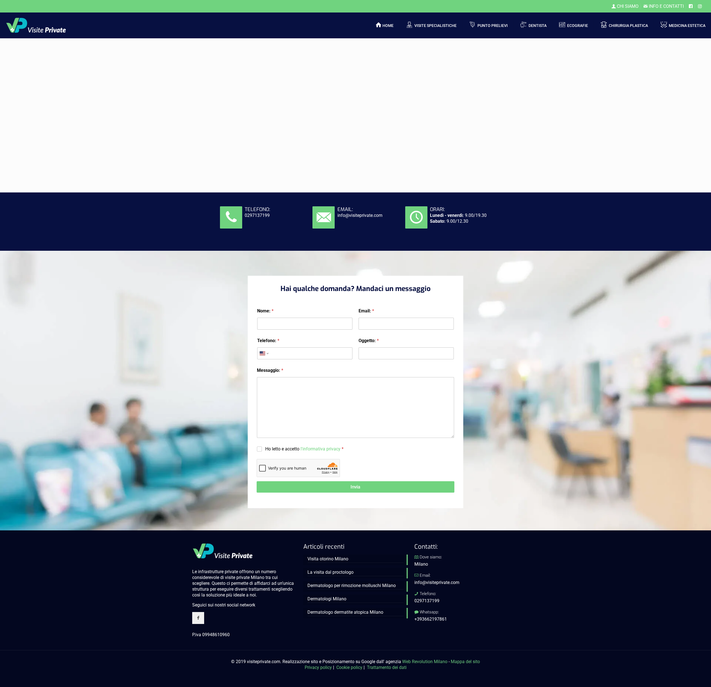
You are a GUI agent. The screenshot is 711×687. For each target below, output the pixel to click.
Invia (355, 487)
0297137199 (257, 215)
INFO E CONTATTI (666, 6)
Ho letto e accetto (304, 449)
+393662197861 (430, 619)
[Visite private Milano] (36, 24)
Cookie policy (349, 667)
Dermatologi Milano (326, 598)
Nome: (265, 311)
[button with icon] (198, 618)
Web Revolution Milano (424, 661)
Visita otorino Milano (327, 558)
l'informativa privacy (321, 449)
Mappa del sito (465, 661)
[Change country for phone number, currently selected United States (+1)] (263, 353)
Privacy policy (318, 667)
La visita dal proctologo (330, 572)
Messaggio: (270, 370)
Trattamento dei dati (387, 667)
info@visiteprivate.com (359, 215)
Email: (366, 311)
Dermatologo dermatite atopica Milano (345, 612)
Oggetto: (369, 340)
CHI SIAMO (627, 6)
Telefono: (268, 340)
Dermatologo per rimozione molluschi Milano (351, 585)
